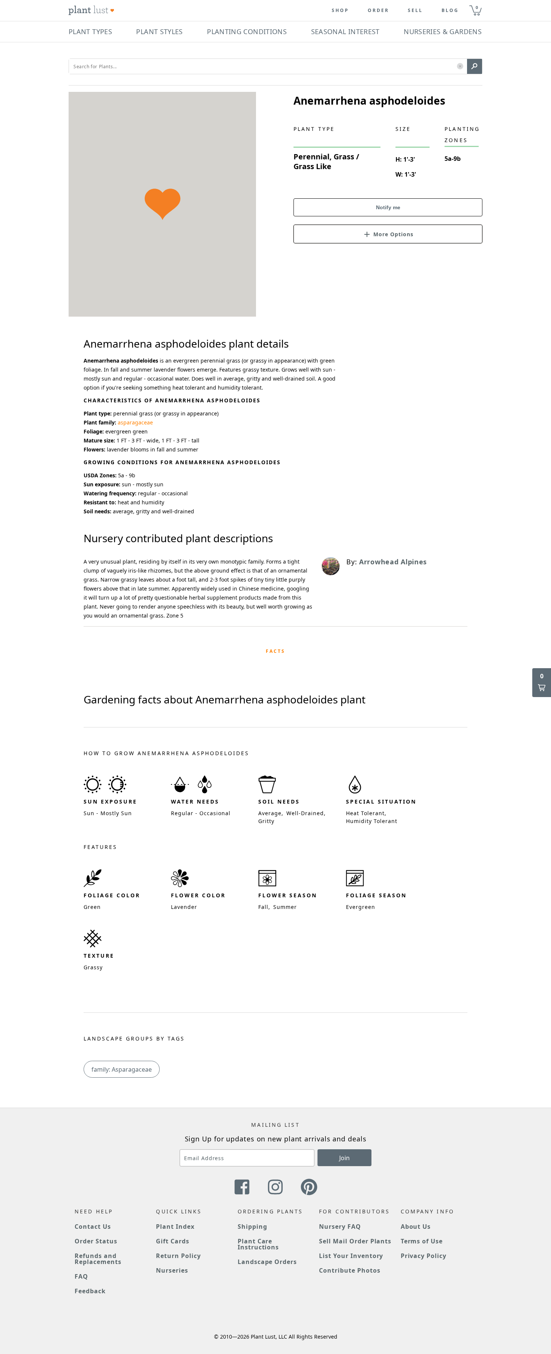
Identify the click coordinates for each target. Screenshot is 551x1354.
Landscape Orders (267, 1262)
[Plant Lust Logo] (91, 10)
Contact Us (93, 1226)
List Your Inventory (351, 1256)
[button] (460, 66)
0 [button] (477, 7)
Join (344, 1158)
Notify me (388, 207)
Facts (275, 651)
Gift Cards (172, 1241)
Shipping (252, 1226)
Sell (415, 10)
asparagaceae (135, 422)
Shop (340, 10)
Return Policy (178, 1256)
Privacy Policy (423, 1256)
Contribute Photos (349, 1270)
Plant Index (175, 1226)
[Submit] (474, 66)
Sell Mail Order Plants (355, 1241)
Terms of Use (422, 1241)
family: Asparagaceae (121, 1069)
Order (378, 10)
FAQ (81, 1276)
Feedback (90, 1291)
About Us (416, 1226)
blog (450, 10)
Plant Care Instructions (258, 1244)
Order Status (96, 1241)
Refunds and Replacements (98, 1259)
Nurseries (172, 1270)
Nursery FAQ (340, 1226)
